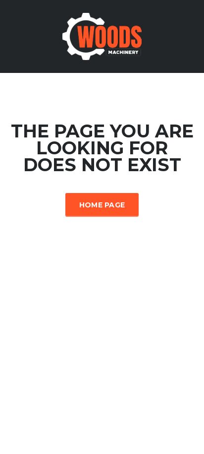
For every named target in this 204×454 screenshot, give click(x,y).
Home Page (102, 204)
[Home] (102, 35)
